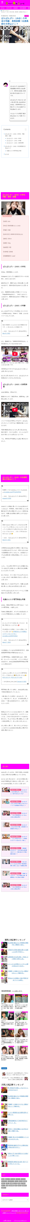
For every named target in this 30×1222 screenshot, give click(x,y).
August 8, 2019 (6, 498)
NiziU (3, 1179)
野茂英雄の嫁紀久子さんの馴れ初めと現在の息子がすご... (18, 1146)
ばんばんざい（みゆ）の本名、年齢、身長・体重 (15, 135)
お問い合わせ (7, 1220)
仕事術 (25, 1181)
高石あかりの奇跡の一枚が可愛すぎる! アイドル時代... (18, 979)
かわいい (7, 1179)
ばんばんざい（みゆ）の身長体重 (15, 142)
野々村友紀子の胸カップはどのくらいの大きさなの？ (18, 1089)
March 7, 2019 (6, 642)
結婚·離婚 (11, 1185)
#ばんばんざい (6, 677)
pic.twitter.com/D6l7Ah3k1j (10, 636)
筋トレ (3, 1185)
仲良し (3, 1183)
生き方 (15, 1183)
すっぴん (13, 1179)
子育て (7, 1183)
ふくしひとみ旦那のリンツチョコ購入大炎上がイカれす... (18, 965)
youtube (4, 1068)
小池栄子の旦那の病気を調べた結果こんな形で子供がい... (18, 950)
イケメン (18, 1179)
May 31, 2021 (6, 333)
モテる (20, 1181)
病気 (19, 1183)
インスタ (23, 1179)
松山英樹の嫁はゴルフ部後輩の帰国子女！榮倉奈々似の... (18, 943)
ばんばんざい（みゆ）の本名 (14, 138)
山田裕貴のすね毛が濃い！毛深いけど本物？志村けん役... (18, 958)
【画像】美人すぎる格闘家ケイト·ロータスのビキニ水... (18, 1138)
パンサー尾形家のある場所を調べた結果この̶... (18, 1113)
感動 (11, 1183)
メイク (16, 1181)
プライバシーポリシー (20, 1220)
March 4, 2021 (6, 540)
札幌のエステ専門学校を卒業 (14, 150)
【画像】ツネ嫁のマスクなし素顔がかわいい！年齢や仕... (18, 972)
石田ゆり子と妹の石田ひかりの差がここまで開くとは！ (18, 1154)
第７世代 (23, 1183)
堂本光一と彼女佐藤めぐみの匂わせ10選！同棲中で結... (18, 1130)
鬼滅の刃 (4, 1187)
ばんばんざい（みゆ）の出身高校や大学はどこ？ (15, 147)
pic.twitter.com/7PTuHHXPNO (12, 492)
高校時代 (24, 1185)
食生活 (19, 1185)
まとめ (7, 154)
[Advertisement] (15, 59)
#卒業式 (15, 631)
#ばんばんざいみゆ (16, 677)
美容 (16, 1185)
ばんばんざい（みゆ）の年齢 (14, 140)
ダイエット (4, 1181)
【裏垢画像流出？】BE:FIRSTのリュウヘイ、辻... (18, 1121)
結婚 (7, 1185)
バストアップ (11, 1181)
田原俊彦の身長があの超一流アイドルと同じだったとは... (18, 1163)
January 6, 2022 (21, 681)
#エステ (20, 631)
